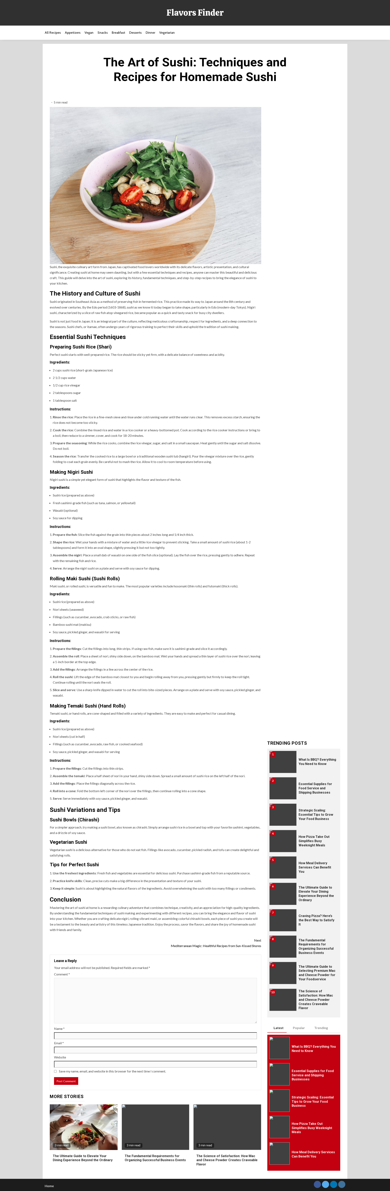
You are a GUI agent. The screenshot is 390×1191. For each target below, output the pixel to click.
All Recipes (53, 33)
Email (59, 1043)
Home (49, 1186)
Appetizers (72, 33)
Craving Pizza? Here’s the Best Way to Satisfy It (316, 920)
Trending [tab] (321, 1028)
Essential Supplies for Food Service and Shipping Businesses (315, 788)
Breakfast (118, 33)
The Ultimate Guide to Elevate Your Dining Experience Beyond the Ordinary (83, 1158)
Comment (62, 974)
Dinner (150, 33)
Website (60, 1057)
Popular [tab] (299, 1028)
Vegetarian (167, 33)
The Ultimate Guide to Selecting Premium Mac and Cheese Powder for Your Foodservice (317, 973)
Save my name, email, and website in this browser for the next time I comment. (112, 1071)
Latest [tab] (279, 1028)
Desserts (135, 33)
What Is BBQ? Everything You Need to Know (317, 762)
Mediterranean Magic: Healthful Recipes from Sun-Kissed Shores (216, 943)
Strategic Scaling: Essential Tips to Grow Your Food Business (316, 814)
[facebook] (317, 1184)
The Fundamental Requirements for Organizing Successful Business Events (155, 1158)
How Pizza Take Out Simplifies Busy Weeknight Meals (314, 841)
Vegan (88, 33)
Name (59, 1028)
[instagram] (341, 1184)
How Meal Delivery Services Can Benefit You (315, 867)
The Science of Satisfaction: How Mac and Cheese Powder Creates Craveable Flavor (227, 1160)
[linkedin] (333, 1184)
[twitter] (325, 1184)
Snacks (103, 33)
